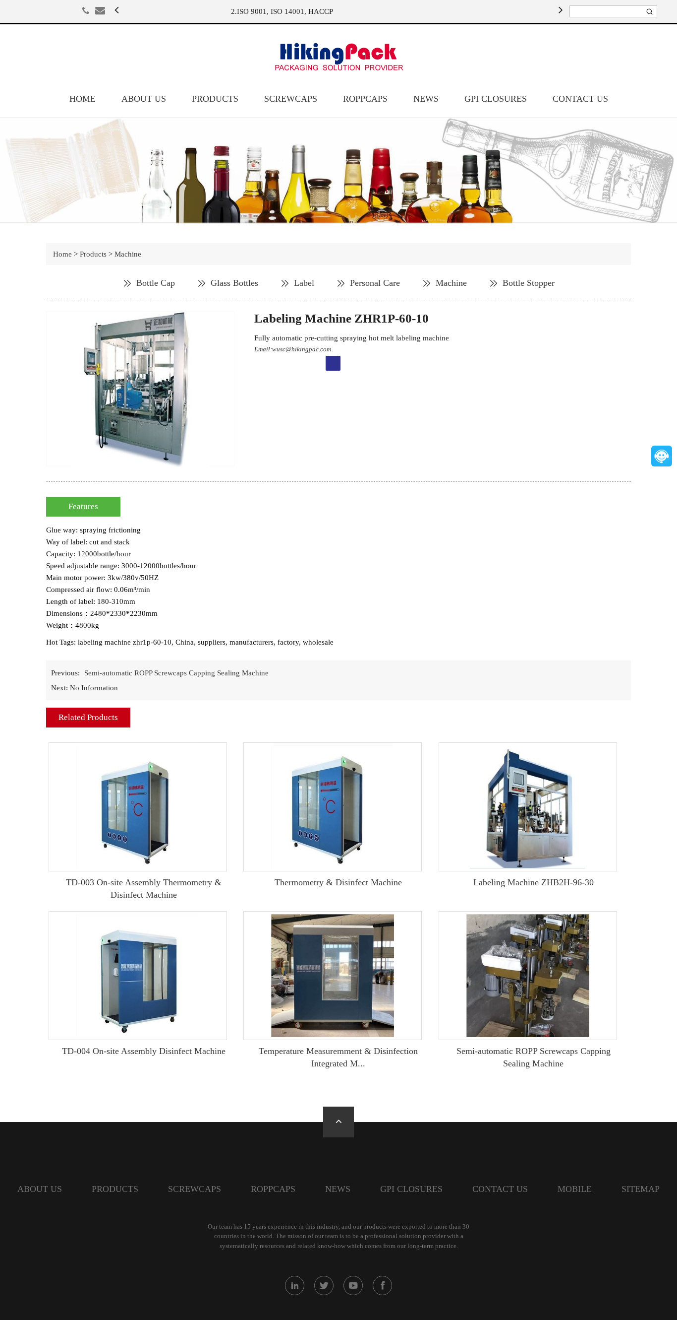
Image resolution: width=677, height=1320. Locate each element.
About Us (143, 99)
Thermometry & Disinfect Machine (338, 882)
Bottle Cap (155, 283)
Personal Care (375, 283)
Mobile (575, 1189)
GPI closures (495, 99)
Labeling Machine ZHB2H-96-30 (533, 882)
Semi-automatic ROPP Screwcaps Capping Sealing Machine (176, 673)
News (426, 99)
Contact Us (580, 99)
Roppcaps (365, 99)
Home (82, 99)
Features (83, 506)
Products (215, 99)
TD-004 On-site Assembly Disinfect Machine (144, 1051)
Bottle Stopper (529, 283)
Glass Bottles (234, 283)
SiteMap (640, 1189)
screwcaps (290, 99)
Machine (127, 254)
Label (304, 283)
